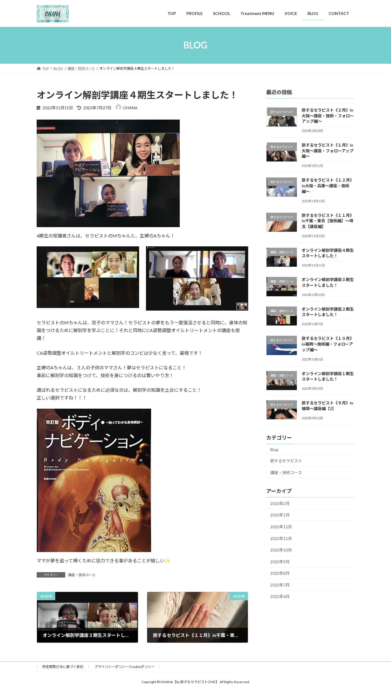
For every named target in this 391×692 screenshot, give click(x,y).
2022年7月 (280, 584)
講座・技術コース (81, 575)
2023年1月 (280, 514)
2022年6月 (280, 596)
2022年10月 (281, 549)
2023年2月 (280, 503)
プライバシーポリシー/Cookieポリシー (124, 666)
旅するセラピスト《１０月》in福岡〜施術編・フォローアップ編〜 (328, 344)
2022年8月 (280, 573)
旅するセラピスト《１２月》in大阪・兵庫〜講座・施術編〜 (328, 186)
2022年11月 (281, 538)
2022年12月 (281, 526)
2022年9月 (280, 561)
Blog (274, 449)
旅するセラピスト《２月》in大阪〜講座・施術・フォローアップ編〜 (328, 116)
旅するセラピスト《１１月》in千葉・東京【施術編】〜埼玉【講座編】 (328, 221)
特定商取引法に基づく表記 (62, 666)
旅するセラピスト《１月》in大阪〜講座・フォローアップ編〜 (328, 151)
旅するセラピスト (286, 460)
